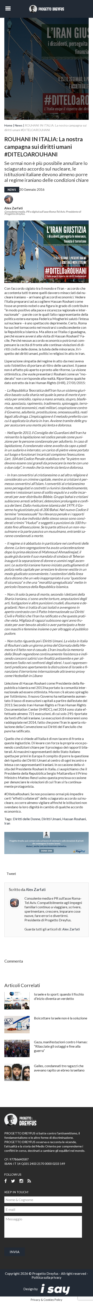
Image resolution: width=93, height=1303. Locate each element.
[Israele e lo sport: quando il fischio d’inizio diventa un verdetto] (17, 1000)
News (18, 125)
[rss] (29, 1181)
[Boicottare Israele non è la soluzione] (17, 1024)
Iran (7, 823)
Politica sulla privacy (46, 1277)
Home (8, 125)
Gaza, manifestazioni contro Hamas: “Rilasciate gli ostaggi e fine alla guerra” (61, 1046)
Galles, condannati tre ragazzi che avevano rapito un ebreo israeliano (59, 1068)
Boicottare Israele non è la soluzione (60, 1018)
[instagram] (21, 1181)
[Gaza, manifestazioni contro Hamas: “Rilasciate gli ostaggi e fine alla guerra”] (17, 1048)
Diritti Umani (51, 819)
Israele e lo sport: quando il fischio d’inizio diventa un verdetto (59, 996)
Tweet (11, 873)
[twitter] (13, 1181)
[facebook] (5, 1181)
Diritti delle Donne (26, 819)
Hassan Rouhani (74, 819)
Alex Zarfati (13, 208)
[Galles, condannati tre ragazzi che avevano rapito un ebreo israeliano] (17, 1072)
